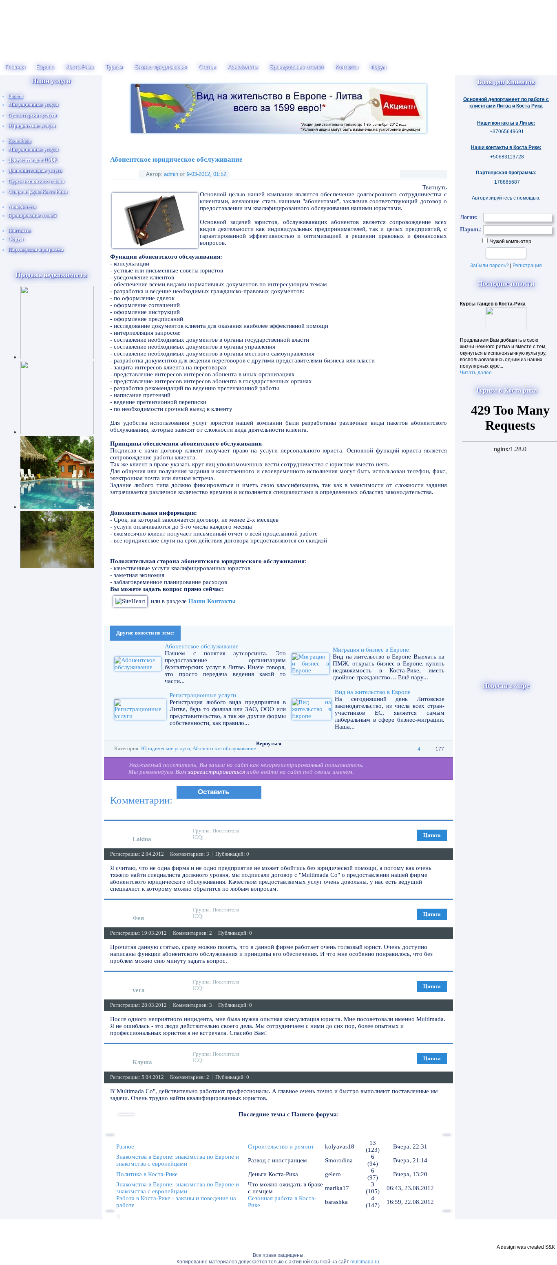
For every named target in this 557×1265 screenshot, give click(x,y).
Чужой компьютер (510, 241)
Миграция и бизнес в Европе (371, 649)
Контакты (346, 67)
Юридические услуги (165, 748)
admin (171, 174)
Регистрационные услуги (203, 695)
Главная (15, 67)
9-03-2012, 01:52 (206, 174)
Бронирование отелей (296, 67)
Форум (378, 67)
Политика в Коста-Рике (147, 1174)
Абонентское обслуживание (202, 646)
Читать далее (476, 373)
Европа (45, 67)
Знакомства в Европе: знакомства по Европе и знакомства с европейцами (177, 1160)
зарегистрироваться (216, 772)
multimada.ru (364, 1262)
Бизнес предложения (161, 67)
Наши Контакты (212, 601)
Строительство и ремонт (281, 1146)
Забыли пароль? (489, 265)
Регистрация (527, 265)
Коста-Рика (79, 67)
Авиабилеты (243, 67)
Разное (125, 1146)
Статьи (207, 67)
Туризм (114, 67)
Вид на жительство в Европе (373, 692)
